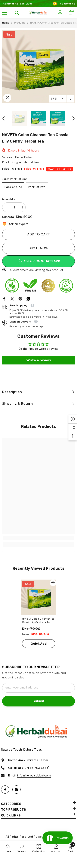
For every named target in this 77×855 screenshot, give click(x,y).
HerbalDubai (23, 157)
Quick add (39, 643)
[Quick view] (53, 583)
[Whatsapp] (28, 298)
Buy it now (39, 248)
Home (5, 22)
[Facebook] (4, 298)
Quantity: (9, 199)
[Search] (16, 12)
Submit (38, 701)
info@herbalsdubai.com (34, 775)
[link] (38, 538)
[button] (63, 99)
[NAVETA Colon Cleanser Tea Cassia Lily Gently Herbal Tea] (38, 597)
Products (19, 22)
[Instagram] (16, 789)
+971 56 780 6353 (35, 768)
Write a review (38, 360)
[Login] (60, 12)
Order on (42, 261)
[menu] (4, 12)
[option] (38, 66)
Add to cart (38, 234)
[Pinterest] (20, 298)
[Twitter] (12, 298)
